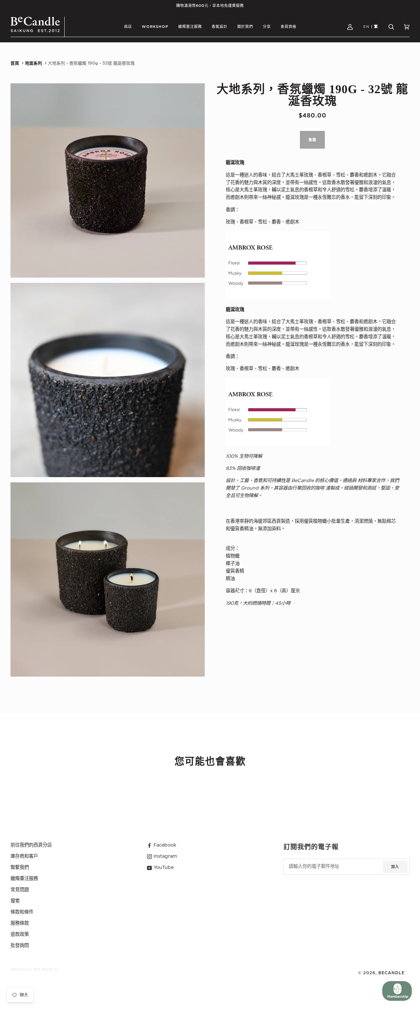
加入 (395, 867)
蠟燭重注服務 (24, 878)
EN (366, 27)
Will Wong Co (45, 969)
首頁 (14, 63)
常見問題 (19, 890)
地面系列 (33, 63)
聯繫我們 (19, 867)
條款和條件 (21, 912)
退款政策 (19, 934)
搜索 (15, 901)
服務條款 (19, 923)
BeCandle (391, 973)
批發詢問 (19, 945)
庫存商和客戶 (24, 856)
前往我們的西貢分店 (31, 845)
